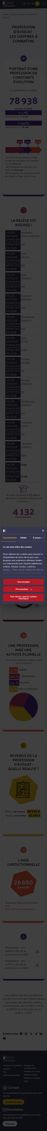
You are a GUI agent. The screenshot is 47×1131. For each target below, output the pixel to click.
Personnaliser (22, 589)
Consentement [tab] (9, 538)
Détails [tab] (23, 538)
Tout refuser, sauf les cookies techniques (23, 597)
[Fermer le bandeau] (43, 531)
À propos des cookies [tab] (39, 538)
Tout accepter (23, 582)
